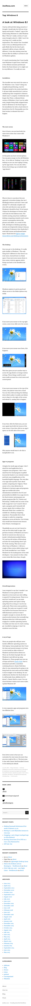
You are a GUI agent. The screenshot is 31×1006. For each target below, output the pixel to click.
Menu (26, 5)
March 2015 (7, 941)
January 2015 (8, 945)
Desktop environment (8, 769)
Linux (6, 972)
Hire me (4, 990)
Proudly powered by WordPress (18, 1003)
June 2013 (7, 950)
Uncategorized (8, 976)
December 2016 (9, 914)
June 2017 (7, 912)
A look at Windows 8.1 (15, 22)
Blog (11, 767)
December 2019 (9, 903)
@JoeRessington (7, 803)
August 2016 (8, 917)
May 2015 (7, 937)
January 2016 (8, 921)
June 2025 (7, 883)
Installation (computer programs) (12, 771)
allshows (6, 965)
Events (6, 970)
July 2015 (7, 932)
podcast (6, 974)
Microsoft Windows (7, 772)
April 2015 (7, 939)
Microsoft (23, 771)
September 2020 (9, 894)
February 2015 (8, 943)
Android (22, 767)
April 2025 (7, 885)
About (4, 791)
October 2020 (8, 892)
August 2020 (8, 897)
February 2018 (8, 910)
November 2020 (9, 890)
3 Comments (14, 776)
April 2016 (7, 919)
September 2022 (9, 888)
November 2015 (9, 925)
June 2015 (7, 934)
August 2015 (8, 930)
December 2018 (9, 905)
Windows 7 (10, 774)
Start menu (25, 772)
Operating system (17, 772)
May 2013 (7, 952)
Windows (15, 767)
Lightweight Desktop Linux (19, 861)
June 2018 (7, 908)
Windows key (5, 776)
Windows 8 (17, 774)
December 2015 (9, 923)
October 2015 (8, 928)
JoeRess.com (8, 6)
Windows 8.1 (23, 774)
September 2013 (9, 948)
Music (4, 998)
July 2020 (7, 899)
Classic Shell (18, 661)
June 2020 (7, 901)
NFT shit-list (8, 844)
